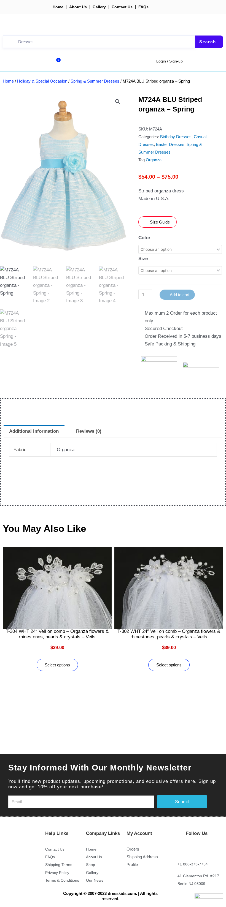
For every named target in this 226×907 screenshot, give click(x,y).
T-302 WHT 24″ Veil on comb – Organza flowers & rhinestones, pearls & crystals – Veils (168, 634)
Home (8, 81)
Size (143, 258)
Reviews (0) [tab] (88, 431)
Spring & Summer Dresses (95, 81)
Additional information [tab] (34, 431)
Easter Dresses (170, 144)
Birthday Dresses (176, 136)
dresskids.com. (123, 893)
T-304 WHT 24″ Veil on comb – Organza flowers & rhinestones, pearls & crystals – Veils (57, 634)
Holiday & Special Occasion (42, 81)
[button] (118, 102)
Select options (57, 665)
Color (144, 237)
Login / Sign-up (169, 61)
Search (207, 41)
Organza (154, 159)
